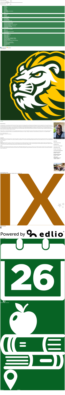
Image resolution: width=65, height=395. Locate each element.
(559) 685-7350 (14, 173)
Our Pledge (5, 9)
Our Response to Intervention (8, 20)
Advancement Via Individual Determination (10, 25)
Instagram (0, 227)
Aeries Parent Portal (6, 43)
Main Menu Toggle (3, 3)
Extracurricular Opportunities (8, 26)
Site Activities (6, 30)
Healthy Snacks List (7, 36)
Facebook (0, 226)
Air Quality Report (4, 47)
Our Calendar (6, 14)
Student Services (6, 32)
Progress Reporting (6, 16)
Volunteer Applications (7, 39)
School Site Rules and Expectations (9, 31)
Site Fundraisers (6, 11)
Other (4, 12)
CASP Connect (6, 27)
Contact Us (5, 7)
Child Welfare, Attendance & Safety (9, 42)
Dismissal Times (6, 35)
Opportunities (6, 10)
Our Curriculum (6, 18)
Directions (18, 389)
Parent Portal (7, 302)
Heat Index (9, 47)
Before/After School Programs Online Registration (11, 40)
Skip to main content (3, 0)
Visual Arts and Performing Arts (8, 23)
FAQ (4, 45)
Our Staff (5, 8)
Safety (5, 29)
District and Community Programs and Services (10, 24)
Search (0, 49)
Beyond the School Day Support (8, 22)
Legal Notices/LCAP (7, 44)
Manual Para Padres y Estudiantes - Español (10, 38)
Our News (5, 15)
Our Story (5, 6)
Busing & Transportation (7, 34)
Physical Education (6, 19)
